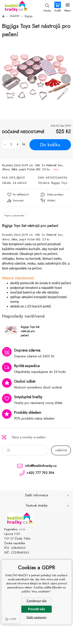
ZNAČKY (15, 16)
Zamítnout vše (36, 601)
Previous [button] (7, 79)
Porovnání (18, 200)
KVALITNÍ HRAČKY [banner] (16, 7)
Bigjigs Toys (59, 183)
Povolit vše (36, 609)
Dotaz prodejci (55, 194)
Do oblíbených (21, 194)
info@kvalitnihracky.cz (41, 465)
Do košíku (50, 144)
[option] (36, 79)
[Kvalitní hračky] (3, 16)
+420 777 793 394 (40, 472)
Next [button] (66, 79)
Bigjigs (28, 16)
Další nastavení (36, 617)
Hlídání (51, 200)
